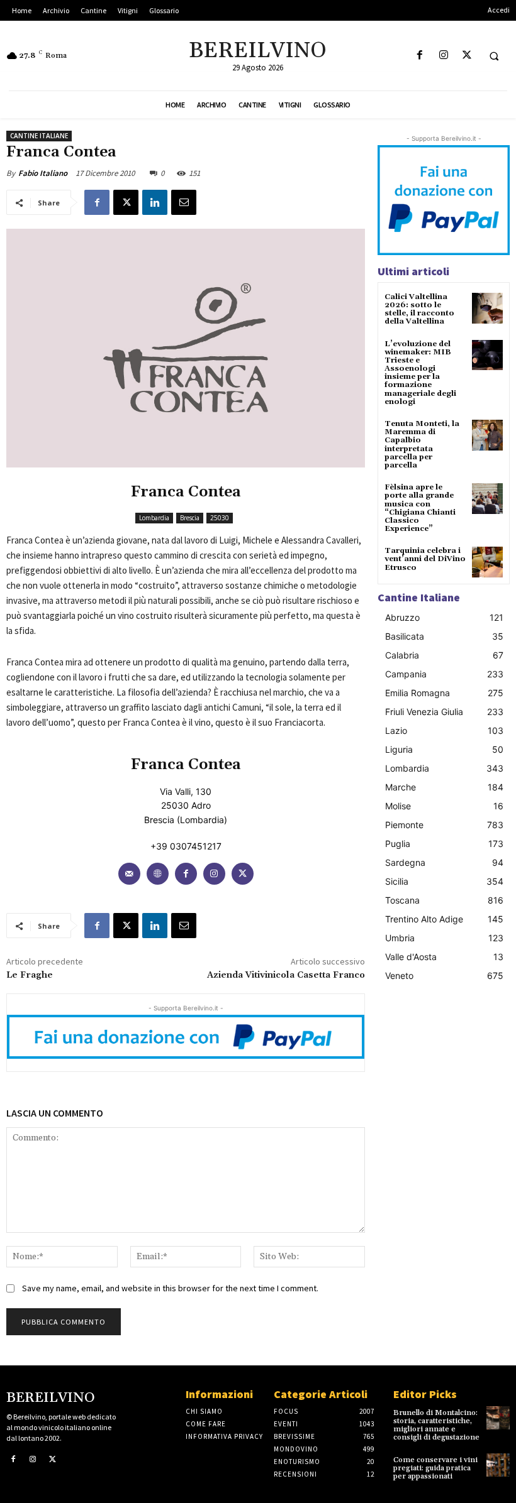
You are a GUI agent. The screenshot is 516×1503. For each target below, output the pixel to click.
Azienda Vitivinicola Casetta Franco (286, 975)
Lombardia (154, 517)
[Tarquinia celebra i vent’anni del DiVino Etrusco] (487, 562)
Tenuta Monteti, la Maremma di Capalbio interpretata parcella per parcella (421, 444)
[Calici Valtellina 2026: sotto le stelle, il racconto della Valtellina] (487, 308)
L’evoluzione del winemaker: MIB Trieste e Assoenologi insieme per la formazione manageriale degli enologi (420, 373)
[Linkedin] (154, 202)
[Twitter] (243, 874)
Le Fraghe (29, 975)
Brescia (189, 517)
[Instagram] (443, 55)
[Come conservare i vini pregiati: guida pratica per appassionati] (498, 1465)
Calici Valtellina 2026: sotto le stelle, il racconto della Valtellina (419, 309)
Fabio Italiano (42, 173)
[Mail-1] (129, 874)
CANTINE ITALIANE (39, 135)
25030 (219, 517)
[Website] (158, 874)
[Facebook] (420, 55)
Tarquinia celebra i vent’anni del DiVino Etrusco (425, 559)
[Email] (183, 202)
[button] (494, 56)
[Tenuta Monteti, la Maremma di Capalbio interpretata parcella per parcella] (487, 435)
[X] (466, 55)
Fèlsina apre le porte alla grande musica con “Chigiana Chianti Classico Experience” (420, 508)
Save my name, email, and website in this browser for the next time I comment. (170, 1288)
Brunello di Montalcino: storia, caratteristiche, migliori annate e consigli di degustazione (436, 1425)
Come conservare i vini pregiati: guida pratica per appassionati (435, 1468)
